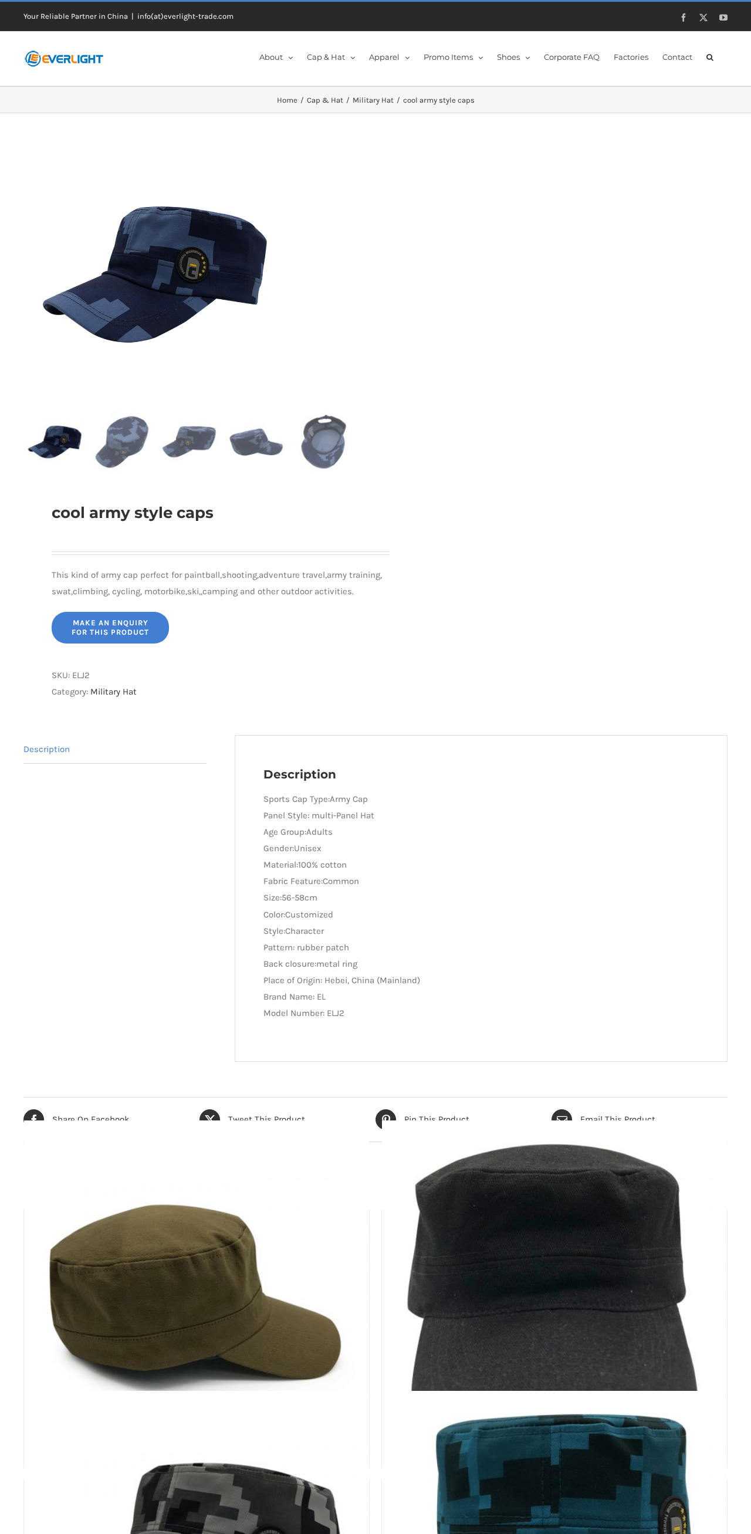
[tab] (115, 749)
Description (46, 749)
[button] (709, 56)
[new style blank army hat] (554, 1293)
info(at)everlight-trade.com (185, 16)
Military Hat (113, 691)
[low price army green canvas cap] (196, 1293)
